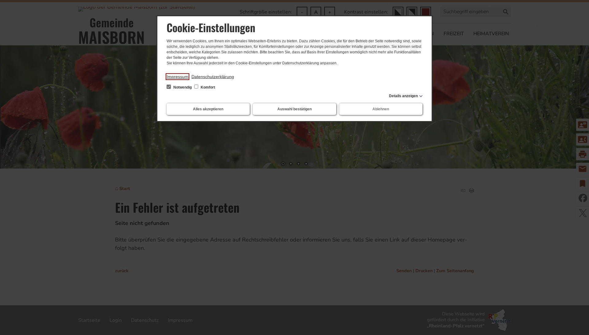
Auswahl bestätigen (294, 109)
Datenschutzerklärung (212, 76)
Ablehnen (380, 109)
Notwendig (182, 87)
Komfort (207, 87)
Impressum (177, 76)
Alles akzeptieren (208, 109)
